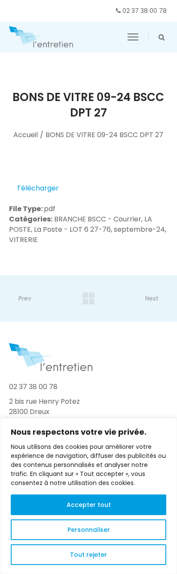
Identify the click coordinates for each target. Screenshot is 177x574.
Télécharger (38, 188)
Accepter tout (89, 504)
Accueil (25, 135)
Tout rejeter (88, 554)
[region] (88, 496)
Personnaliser (88, 529)
